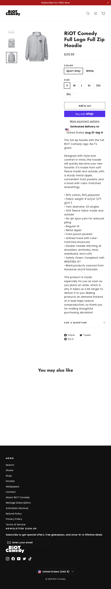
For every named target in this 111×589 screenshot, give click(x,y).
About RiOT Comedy (18, 497)
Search (10, 465)
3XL (68, 94)
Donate (10, 481)
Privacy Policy (14, 519)
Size (67, 80)
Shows (9, 470)
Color (68, 65)
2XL (98, 85)
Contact (11, 492)
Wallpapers (12, 486)
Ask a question (75, 322)
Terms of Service (16, 524)
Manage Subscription (18, 502)
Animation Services (17, 508)
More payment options (85, 121)
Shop (9, 475)
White (90, 71)
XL (89, 85)
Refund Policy (14, 513)
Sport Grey (73, 71)
